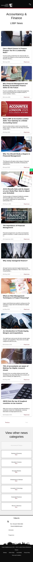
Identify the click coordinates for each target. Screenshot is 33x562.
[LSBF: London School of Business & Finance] (7, 4)
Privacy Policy (27, 552)
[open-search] (25, 4)
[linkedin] (17, 522)
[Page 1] (2, 422)
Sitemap (5, 552)
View (16, 454)
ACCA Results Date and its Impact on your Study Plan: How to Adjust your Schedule (16, 191)
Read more (26, 62)
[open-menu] (30, 4)
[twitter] (8, 522)
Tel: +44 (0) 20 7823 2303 (16, 524)
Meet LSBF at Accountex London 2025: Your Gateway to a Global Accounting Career (15, 121)
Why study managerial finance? (15, 261)
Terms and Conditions (16, 555)
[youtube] (21, 522)
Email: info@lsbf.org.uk (16, 526)
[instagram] (25, 522)
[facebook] (12, 522)
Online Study (11, 552)
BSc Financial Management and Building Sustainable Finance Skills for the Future (15, 85)
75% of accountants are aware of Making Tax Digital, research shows (15, 368)
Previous (7, 422)
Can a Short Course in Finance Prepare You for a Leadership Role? (15, 50)
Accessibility (19, 552)
